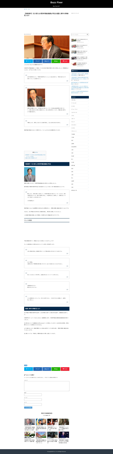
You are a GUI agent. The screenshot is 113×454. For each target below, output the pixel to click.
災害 (72, 174)
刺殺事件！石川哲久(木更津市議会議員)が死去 (35, 154)
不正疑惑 (73, 134)
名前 (25, 392)
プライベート (74, 131)
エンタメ (73, 106)
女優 (72, 149)
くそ (80, 92)
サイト (25, 402)
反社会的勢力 (74, 146)
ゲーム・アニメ (74, 109)
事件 (72, 140)
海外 (72, 171)
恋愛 (72, 152)
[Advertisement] (46, 25)
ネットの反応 (30, 156)
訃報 (26, 365)
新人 (72, 159)
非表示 (36, 152)
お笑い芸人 (73, 99)
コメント (26, 380)
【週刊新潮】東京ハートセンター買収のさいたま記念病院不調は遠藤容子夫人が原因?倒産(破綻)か (80, 88)
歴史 (72, 168)
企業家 (72, 143)
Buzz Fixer (56, 2)
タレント (73, 121)
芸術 (72, 184)
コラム (72, 115)
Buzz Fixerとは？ (56, 6)
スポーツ (73, 118)
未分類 (72, 162)
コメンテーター (74, 112)
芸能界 (72, 181)
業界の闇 (73, 165)
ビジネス (73, 128)
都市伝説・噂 (74, 190)
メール (25, 397)
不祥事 (72, 137)
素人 (72, 177)
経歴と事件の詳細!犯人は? (31, 158)
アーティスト (73, 103)
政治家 (72, 156)
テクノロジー (73, 124)
